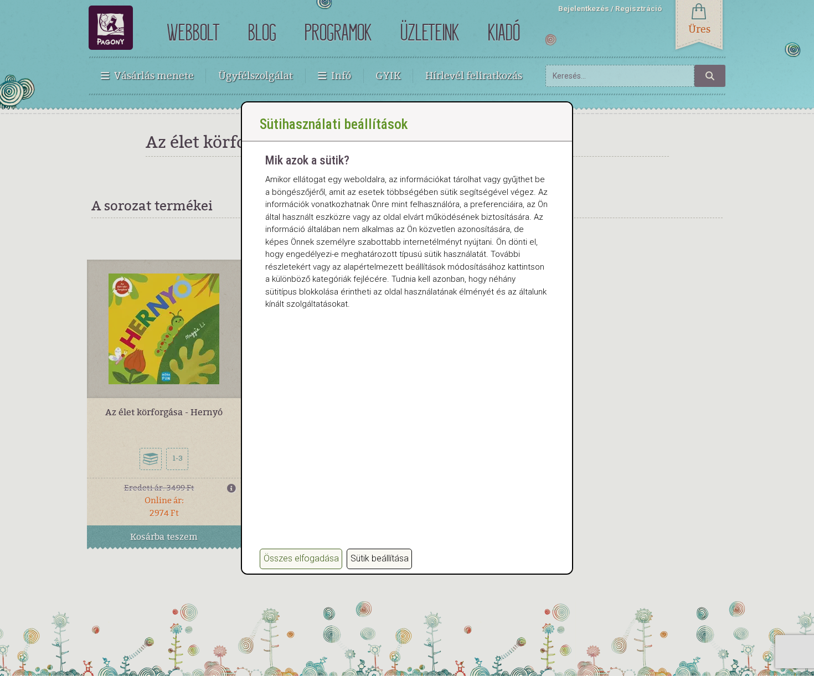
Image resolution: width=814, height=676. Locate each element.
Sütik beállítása (380, 558)
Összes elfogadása (301, 558)
